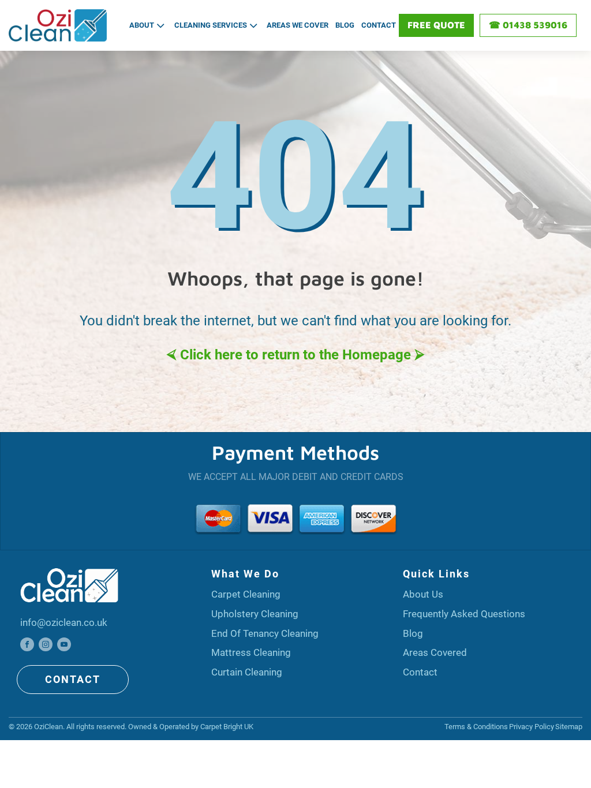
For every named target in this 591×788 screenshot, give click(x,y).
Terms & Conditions (476, 726)
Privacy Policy (531, 726)
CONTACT (72, 679)
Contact (378, 25)
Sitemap (568, 726)
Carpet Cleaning (245, 594)
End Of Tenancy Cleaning (265, 633)
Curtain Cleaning (246, 672)
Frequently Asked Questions (464, 614)
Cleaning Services (210, 25)
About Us (423, 594)
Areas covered (435, 652)
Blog (344, 25)
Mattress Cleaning (251, 652)
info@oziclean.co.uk (63, 622)
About (141, 25)
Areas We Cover (297, 25)
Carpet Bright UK (226, 726)
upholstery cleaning (254, 614)
